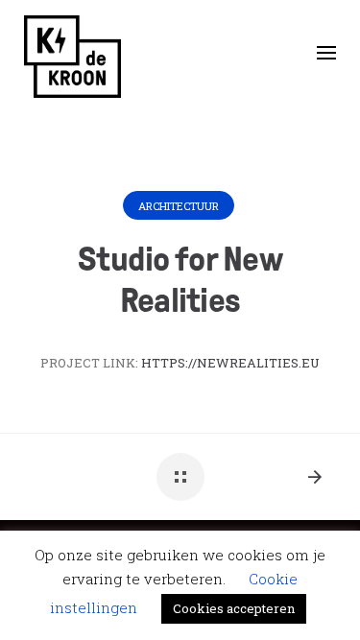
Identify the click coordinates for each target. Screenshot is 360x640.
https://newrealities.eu (230, 362)
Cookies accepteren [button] (234, 608)
